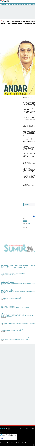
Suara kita (25, 221)
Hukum (10, 4)
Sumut (2, 20)
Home (1, 4)
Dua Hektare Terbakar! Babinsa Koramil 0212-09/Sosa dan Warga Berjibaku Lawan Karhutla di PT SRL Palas (17, 337)
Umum (30, 4)
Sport (28, 4)
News (4, 4)
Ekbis (12, 4)
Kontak (25, 442)
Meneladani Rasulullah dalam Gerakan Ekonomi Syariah (13, 273)
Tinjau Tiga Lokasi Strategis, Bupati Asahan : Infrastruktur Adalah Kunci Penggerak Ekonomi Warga (16, 290)
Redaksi (6, 442)
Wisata (20, 4)
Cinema (33, 428)
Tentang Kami (2, 442)
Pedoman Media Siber (10, 442)
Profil (22, 4)
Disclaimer (19, 442)
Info (17, 4)
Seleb (25, 4)
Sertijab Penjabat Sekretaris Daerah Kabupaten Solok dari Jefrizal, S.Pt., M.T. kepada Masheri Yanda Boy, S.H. (17, 305)
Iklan (22, 442)
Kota (15, 4)
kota (1, 275)
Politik (7, 4)
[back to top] (33, 445)
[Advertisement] (24, 247)
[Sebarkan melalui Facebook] (33, 216)
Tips (32, 429)
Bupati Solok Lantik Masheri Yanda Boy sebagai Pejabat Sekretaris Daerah (17, 297)
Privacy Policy (16, 442)
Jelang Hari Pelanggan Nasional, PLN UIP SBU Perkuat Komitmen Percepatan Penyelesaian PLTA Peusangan (17, 282)
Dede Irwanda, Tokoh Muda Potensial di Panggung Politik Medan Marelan (16, 329)
